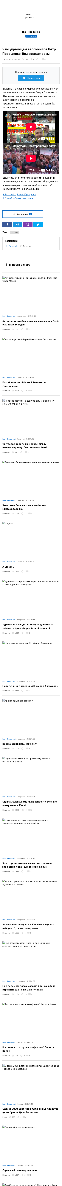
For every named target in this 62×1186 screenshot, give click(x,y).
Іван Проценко (31, 31)
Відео (4, 1117)
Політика (14, 232)
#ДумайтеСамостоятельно (18, 198)
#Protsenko (9, 194)
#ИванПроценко (26, 194)
